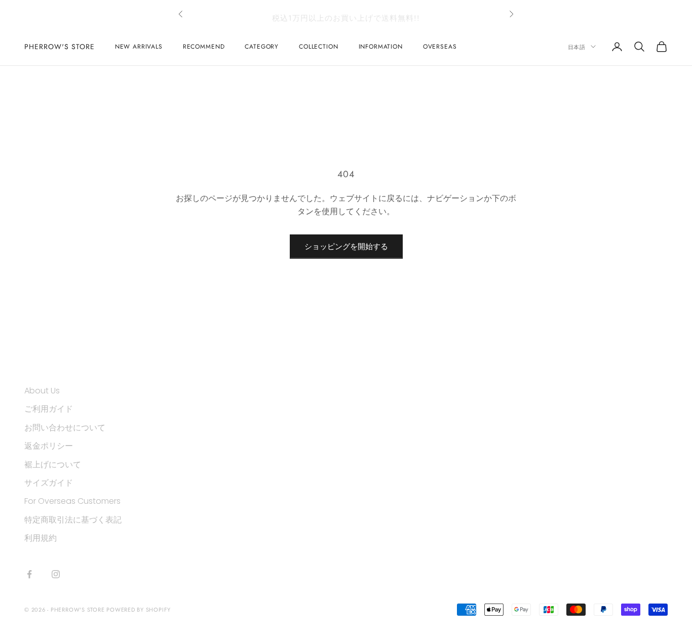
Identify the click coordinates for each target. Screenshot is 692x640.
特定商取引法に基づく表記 (73, 520)
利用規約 (40, 538)
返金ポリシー (48, 446)
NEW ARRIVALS (139, 46)
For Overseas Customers (72, 501)
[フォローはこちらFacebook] (29, 574)
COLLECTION (318, 46)
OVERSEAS (440, 46)
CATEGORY (262, 46)
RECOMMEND (204, 46)
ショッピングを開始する (346, 246)
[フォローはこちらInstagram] (56, 574)
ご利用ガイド (48, 409)
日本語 (577, 47)
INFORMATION (381, 46)
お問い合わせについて (64, 427)
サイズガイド (48, 483)
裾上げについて (52, 464)
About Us (42, 390)
